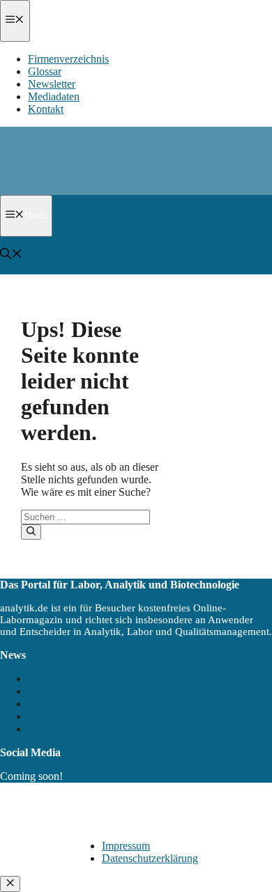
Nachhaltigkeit (60, 678)
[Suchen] (31, 532)
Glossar (44, 71)
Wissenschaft (56, 704)
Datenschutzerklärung (150, 858)
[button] (11, 255)
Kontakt (45, 109)
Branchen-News (64, 716)
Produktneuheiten (66, 691)
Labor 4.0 (49, 729)
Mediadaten (54, 96)
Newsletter (51, 84)
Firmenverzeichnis (68, 59)
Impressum (126, 846)
